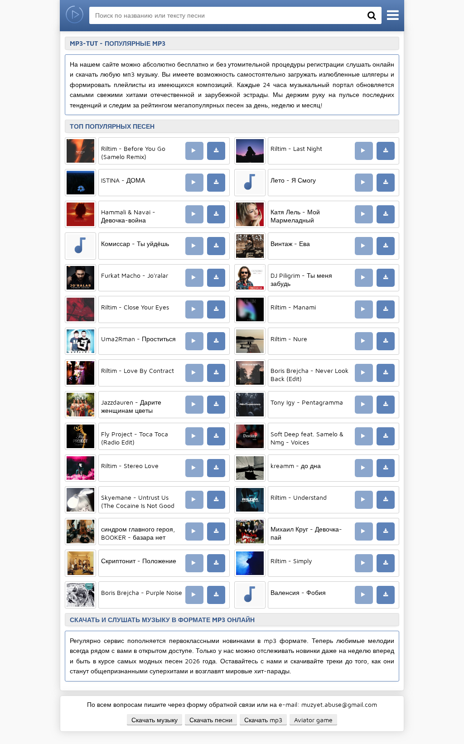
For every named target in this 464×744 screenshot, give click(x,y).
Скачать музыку (154, 720)
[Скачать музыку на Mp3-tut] (74, 16)
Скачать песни (210, 720)
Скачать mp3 (263, 720)
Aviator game (313, 720)
